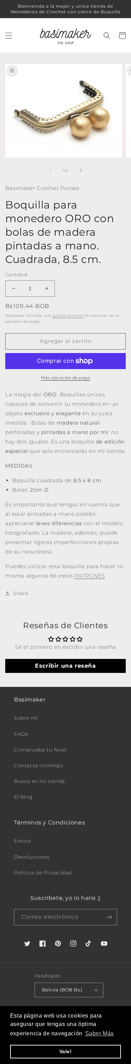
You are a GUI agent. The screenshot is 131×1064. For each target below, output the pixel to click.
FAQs (21, 734)
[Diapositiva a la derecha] (81, 170)
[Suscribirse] (109, 917)
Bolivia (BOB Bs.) (62, 989)
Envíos (22, 841)
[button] (8, 35)
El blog (23, 797)
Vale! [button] (65, 1051)
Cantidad (16, 274)
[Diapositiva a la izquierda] (50, 170)
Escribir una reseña (65, 665)
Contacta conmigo (39, 765)
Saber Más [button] (99, 1033)
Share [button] (20, 593)
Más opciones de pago (65, 377)
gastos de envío (68, 315)
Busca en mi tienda (39, 781)
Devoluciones (31, 857)
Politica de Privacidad (42, 872)
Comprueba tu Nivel (40, 750)
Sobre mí (26, 718)
